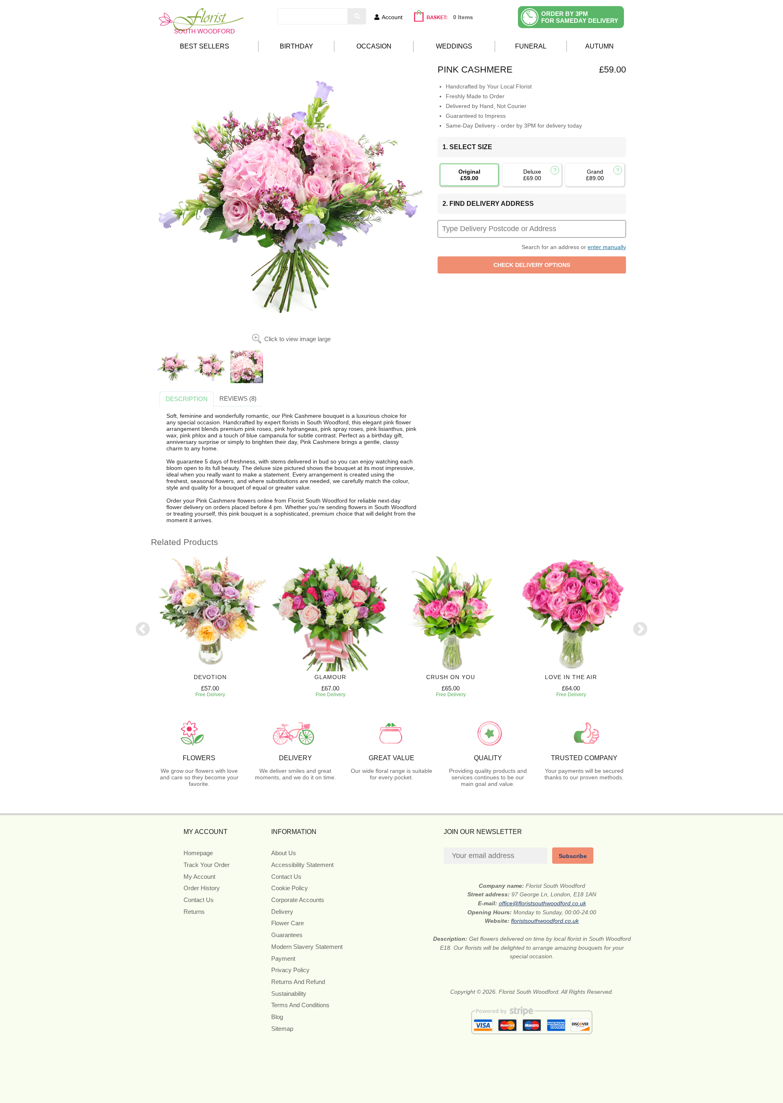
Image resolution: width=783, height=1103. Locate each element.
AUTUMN (599, 46)
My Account (199, 876)
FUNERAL (530, 46)
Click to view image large (297, 338)
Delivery (282, 911)
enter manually (607, 247)
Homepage (198, 852)
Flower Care (287, 923)
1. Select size (467, 146)
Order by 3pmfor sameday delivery (579, 17)
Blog (277, 1016)
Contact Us (199, 899)
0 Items (463, 17)
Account (392, 17)
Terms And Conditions (300, 1005)
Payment (283, 958)
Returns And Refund (298, 981)
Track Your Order (207, 864)
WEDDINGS (454, 46)
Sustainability (288, 993)
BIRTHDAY (296, 46)
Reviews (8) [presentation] (238, 398)
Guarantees (287, 934)
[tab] (186, 399)
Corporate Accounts (297, 899)
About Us (283, 852)
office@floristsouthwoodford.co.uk (542, 903)
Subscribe (573, 856)
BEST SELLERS (204, 46)
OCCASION (374, 46)
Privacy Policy (290, 969)
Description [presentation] (187, 398)
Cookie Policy (289, 888)
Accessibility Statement (302, 864)
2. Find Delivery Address (488, 203)
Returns (194, 911)
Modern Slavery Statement (307, 946)
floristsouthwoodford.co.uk (545, 921)
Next (640, 630)
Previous (143, 630)
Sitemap (282, 1028)
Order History (202, 888)
